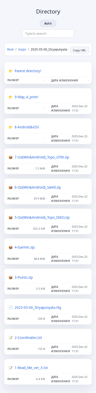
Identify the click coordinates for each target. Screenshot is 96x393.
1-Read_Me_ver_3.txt (31, 367)
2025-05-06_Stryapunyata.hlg (38, 307)
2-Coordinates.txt (28, 337)
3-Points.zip (24, 277)
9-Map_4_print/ (26, 97)
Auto (48, 23)
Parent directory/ (28, 71)
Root (10, 49)
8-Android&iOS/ (27, 127)
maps (22, 49)
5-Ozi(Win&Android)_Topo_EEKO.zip (42, 217)
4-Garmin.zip (25, 247)
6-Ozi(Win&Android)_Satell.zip (38, 187)
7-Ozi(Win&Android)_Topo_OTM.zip (42, 157)
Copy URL (79, 50)
